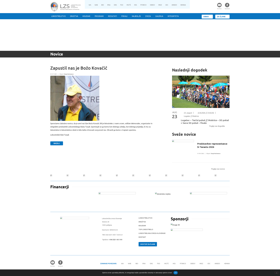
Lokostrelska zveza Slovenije (152, 233)
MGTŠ (129, 5)
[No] (276, 273)
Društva (74, 16)
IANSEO (174, 5)
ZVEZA (148, 16)
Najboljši (136, 16)
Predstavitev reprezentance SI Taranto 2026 (212, 145)
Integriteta (173, 16)
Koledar (86, 16)
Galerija (159, 16)
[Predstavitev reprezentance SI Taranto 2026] (183, 151)
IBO (102, 5)
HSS (135, 5)
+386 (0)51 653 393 (115, 239)
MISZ (160, 5)
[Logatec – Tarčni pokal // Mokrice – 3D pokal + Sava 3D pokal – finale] (201, 107)
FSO (121, 5)
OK (176, 272)
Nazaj (57, 143)
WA (90, 5)
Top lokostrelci (146, 229)
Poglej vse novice (218, 169)
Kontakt (142, 237)
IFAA (108, 5)
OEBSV (152, 5)
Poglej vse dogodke (217, 126)
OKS (115, 5)
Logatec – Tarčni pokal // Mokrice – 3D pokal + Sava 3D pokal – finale (205, 121)
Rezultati (112, 16)
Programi (99, 16)
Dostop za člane (147, 244)
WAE (96, 5)
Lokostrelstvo (58, 16)
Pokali (124, 16)
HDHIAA (183, 5)
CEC (166, 5)
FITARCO (143, 5)
